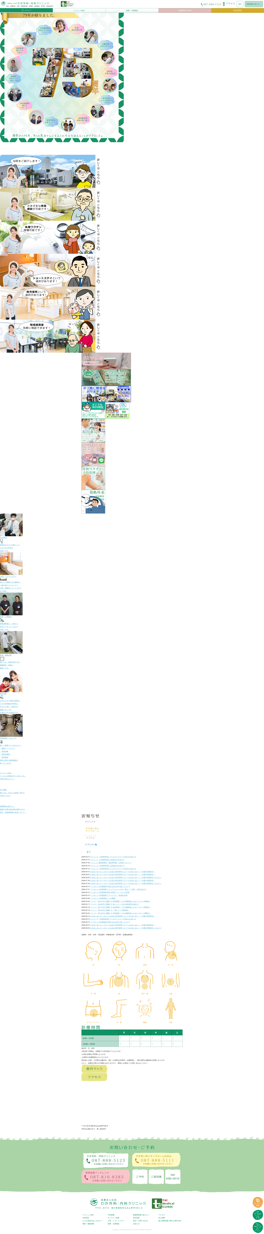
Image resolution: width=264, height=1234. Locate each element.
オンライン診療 (113, 1217)
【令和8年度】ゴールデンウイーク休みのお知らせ (117, 857)
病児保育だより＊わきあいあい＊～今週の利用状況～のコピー (138, 877)
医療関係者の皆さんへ (141, 1215)
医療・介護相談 (132, 10)
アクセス (161, 1215)
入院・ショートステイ (116, 1220)
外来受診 (85, 1217)
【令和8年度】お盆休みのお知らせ (111, 859)
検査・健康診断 (88, 1223)
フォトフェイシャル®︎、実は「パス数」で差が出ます (126, 889)
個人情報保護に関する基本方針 (169, 1220)
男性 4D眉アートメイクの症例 (118, 892)
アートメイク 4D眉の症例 (117, 895)
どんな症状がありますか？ (92, 1220)
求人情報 (161, 1217)
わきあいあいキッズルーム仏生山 (102, 871)
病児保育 (136, 1217)
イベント (93, 901)
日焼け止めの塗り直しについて (118, 886)
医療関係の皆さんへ (253, 4)
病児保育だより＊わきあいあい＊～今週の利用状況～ (135, 871)
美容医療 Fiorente (184, 10)
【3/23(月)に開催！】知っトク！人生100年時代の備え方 (118, 904)
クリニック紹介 (79, 10)
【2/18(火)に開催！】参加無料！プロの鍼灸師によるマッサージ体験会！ (124, 913)
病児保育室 (237, 10)
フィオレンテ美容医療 (98, 886)
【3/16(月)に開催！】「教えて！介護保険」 (113, 910)
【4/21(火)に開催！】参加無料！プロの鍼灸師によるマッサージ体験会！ (124, 901)
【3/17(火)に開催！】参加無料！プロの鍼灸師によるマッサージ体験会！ (124, 907)
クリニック (94, 857)
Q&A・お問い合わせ (140, 1220)
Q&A (240, 4)
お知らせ (136, 1223)
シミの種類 (111, 898)
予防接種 (111, 1215)
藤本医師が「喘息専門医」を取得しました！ (115, 862)
